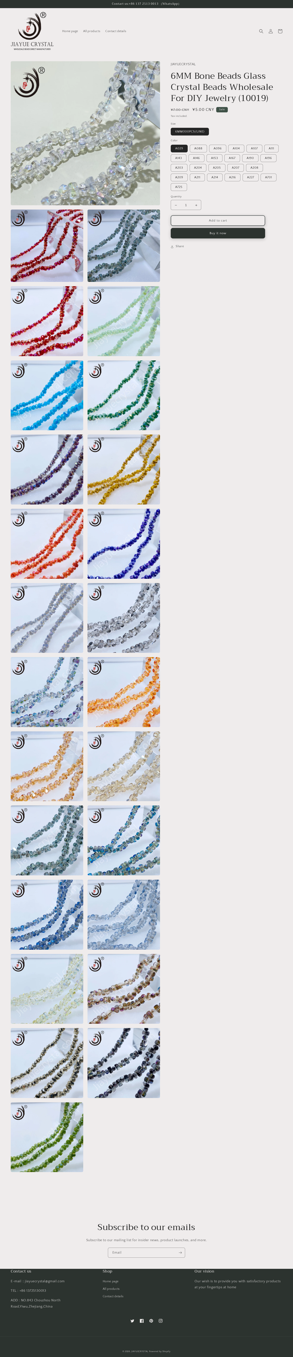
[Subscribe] (180, 1253)
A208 (254, 168)
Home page (111, 1281)
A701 (268, 177)
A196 (268, 158)
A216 (232, 177)
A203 (179, 168)
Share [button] (180, 246)
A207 (235, 168)
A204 (198, 168)
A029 (179, 148)
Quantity (176, 196)
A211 (197, 177)
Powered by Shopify (160, 1351)
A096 (218, 148)
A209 (179, 177)
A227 (250, 177)
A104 (236, 148)
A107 (254, 148)
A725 (179, 187)
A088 (198, 148)
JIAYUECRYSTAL (139, 1351)
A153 (214, 158)
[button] (261, 31)
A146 (196, 158)
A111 (271, 148)
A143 (178, 158)
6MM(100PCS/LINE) (189, 132)
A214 (214, 177)
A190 (250, 158)
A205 (217, 168)
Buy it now (218, 233)
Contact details (113, 1296)
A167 (232, 158)
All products (111, 1289)
